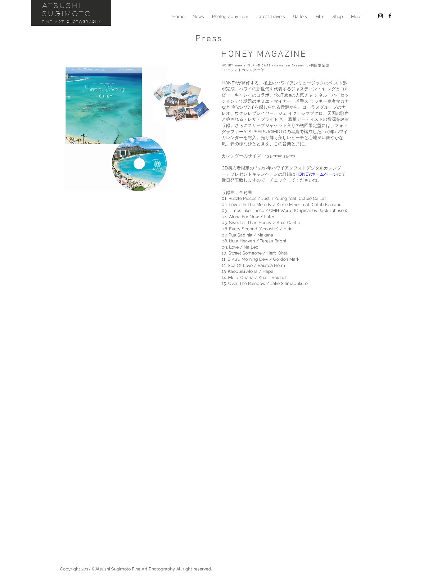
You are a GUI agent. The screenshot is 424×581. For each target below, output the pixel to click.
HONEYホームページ (316, 174)
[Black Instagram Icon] (380, 16)
